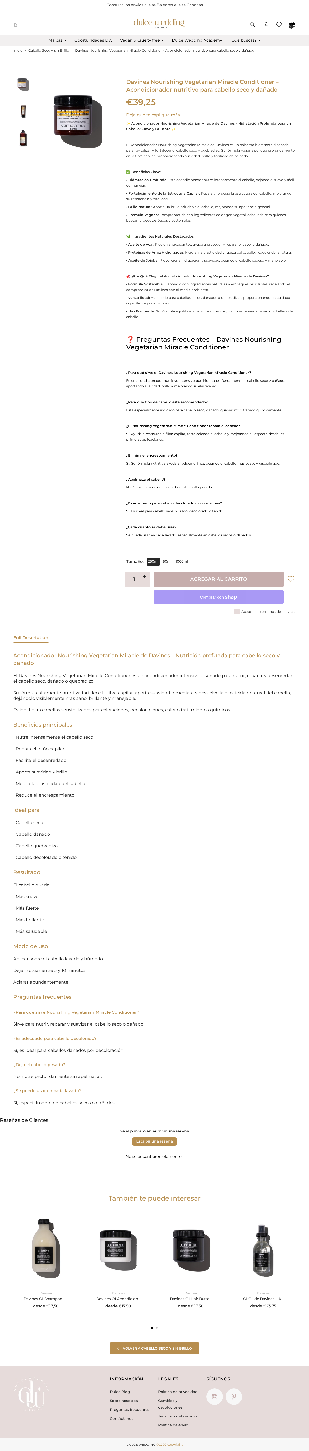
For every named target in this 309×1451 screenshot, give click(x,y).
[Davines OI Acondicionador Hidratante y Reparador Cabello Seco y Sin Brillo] (118, 1248)
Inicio (17, 50)
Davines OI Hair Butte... (190, 1298)
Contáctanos (121, 1418)
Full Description (30, 637)
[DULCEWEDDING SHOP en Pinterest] (234, 1396)
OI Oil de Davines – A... (263, 1298)
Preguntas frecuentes (129, 1409)
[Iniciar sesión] (266, 25)
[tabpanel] (45, 1262)
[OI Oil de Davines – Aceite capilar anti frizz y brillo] (263, 1248)
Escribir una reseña (154, 1141)
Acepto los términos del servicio (268, 611)
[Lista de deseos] (279, 25)
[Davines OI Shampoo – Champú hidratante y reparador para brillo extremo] (45, 1248)
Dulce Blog (120, 1391)
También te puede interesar (155, 1198)
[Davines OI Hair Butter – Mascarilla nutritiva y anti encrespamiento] (190, 1248)
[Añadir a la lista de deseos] (291, 579)
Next (111, 119)
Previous (45, 119)
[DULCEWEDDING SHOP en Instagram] (15, 25)
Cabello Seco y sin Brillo (48, 50)
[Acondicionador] (23, 84)
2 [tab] (157, 1328)
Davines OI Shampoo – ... (46, 1298)
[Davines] (23, 111)
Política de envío (173, 1425)
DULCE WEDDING (140, 1444)
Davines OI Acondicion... (118, 1298)
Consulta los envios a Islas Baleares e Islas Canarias (154, 5)
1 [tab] (152, 1328)
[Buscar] (253, 25)
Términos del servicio (177, 1416)
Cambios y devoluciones (170, 1403)
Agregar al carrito (218, 579)
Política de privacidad (177, 1391)
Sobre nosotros (124, 1400)
